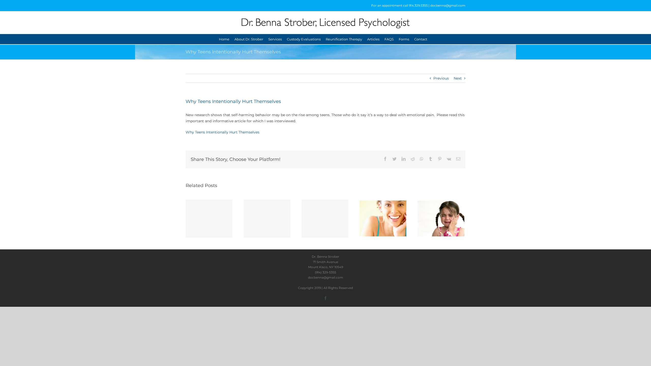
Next (458, 78)
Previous (441, 78)
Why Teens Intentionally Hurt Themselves (222, 132)
